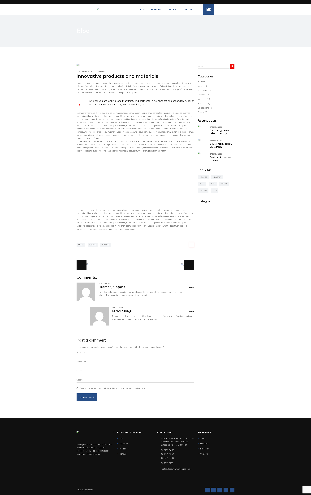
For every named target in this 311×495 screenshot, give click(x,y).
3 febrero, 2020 (216, 127)
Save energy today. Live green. (221, 145)
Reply (191, 287)
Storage (201, 112)
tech (215, 190)
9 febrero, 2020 (85, 71)
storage (105, 245)
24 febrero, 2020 (105, 283)
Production (202, 103)
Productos (124, 449)
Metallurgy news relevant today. (219, 132)
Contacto (124, 454)
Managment (203, 90)
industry (217, 177)
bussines (203, 177)
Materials (102, 71)
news (213, 184)
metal (80, 245)
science (92, 245)
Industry (201, 86)
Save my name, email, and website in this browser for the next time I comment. (113, 388)
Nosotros (124, 444)
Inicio (122, 438)
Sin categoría (203, 108)
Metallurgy (202, 99)
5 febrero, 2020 (216, 140)
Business (201, 81)
